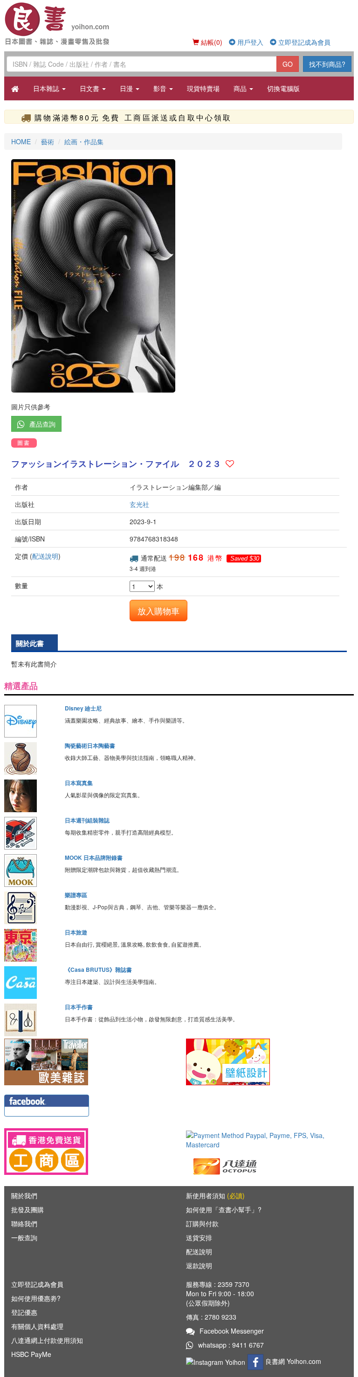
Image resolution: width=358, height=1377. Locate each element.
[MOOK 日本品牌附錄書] (31, 870)
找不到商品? (327, 64)
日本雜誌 (47, 88)
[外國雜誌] (46, 1061)
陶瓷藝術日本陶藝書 (90, 745)
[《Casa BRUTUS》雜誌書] (31, 982)
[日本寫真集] (31, 796)
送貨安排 (199, 1237)
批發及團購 (27, 1209)
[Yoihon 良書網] (73, 23)
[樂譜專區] (31, 908)
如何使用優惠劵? (36, 1298)
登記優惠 (24, 1312)
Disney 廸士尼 (83, 708)
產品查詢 (42, 424)
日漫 (127, 88)
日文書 (90, 88)
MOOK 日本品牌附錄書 (94, 857)
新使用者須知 (215, 1195)
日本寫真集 (79, 783)
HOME (21, 141)
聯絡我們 (24, 1223)
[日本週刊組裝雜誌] (31, 833)
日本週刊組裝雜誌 (87, 820)
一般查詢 (24, 1237)
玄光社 (139, 504)
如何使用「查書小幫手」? (224, 1209)
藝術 (47, 141)
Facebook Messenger (232, 1330)
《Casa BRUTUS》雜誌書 (98, 969)
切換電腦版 (283, 88)
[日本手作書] (31, 1020)
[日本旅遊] (31, 945)
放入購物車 (158, 610)
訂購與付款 (202, 1223)
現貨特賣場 (203, 88)
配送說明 (45, 556)
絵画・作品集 (83, 141)
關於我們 (24, 1195)
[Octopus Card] (225, 1165)
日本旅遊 (76, 932)
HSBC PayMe (31, 1354)
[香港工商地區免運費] (88, 1151)
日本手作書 (79, 1007)
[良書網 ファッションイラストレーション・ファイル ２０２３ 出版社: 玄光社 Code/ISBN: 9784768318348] (179, 276)
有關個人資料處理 (37, 1326)
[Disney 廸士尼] (31, 721)
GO (287, 64)
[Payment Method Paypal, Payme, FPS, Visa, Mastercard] (270, 1140)
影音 (160, 88)
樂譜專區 (76, 895)
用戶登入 (249, 42)
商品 (241, 88)
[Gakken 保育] (228, 1061)
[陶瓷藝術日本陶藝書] (31, 758)
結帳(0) (210, 42)
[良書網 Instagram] (217, 1361)
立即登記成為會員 (303, 42)
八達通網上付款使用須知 (47, 1340)
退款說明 (199, 1265)
